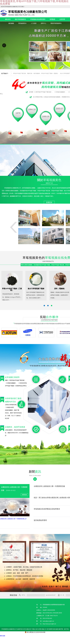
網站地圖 (55, 629)
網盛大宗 (44, 629)
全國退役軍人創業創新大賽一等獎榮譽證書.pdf (13, 518)
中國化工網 (34, 629)
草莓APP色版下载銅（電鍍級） (50, 73)
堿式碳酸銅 (36, 73)
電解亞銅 (29, 73)
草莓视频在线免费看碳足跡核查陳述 (47, 509)
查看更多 (49, 202)
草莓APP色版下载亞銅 (19, 73)
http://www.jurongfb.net (49, 624)
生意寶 (39, 629)
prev (4, 45)
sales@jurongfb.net (48, 621)
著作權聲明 (50, 629)
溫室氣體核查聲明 (40, 520)
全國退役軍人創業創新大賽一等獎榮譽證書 (49, 486)
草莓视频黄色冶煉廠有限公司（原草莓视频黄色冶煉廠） (20, 188)
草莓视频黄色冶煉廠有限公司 (12, 6)
